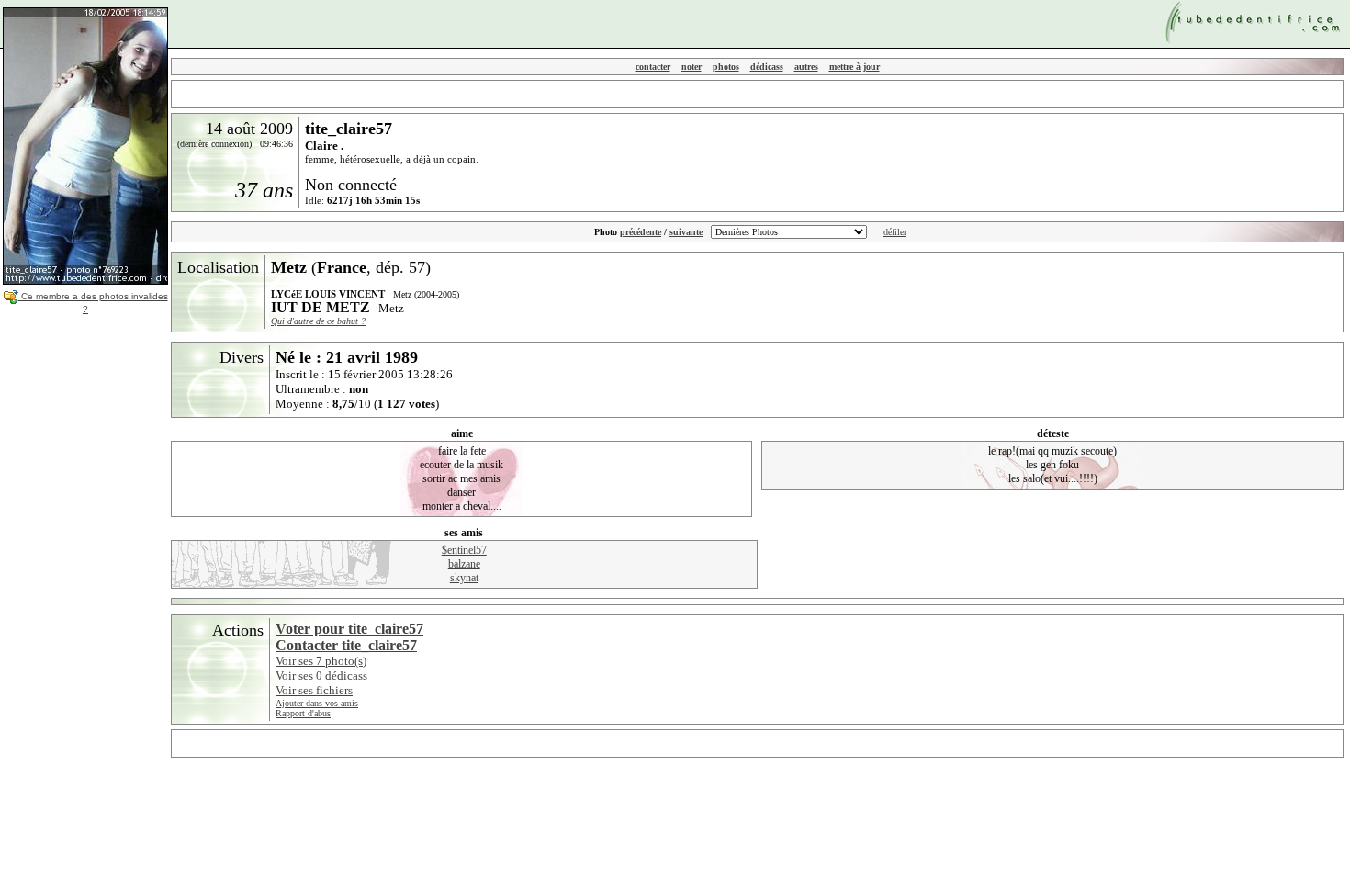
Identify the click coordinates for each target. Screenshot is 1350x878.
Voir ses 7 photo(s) (321, 661)
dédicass (766, 67)
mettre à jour (854, 67)
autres (806, 67)
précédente (640, 232)
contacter (653, 67)
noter (691, 67)
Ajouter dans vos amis (317, 703)
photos (726, 67)
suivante (686, 232)
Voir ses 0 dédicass (321, 675)
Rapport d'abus (303, 713)
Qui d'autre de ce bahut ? (318, 321)
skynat (464, 577)
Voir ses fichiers (314, 690)
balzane (464, 563)
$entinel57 (464, 550)
